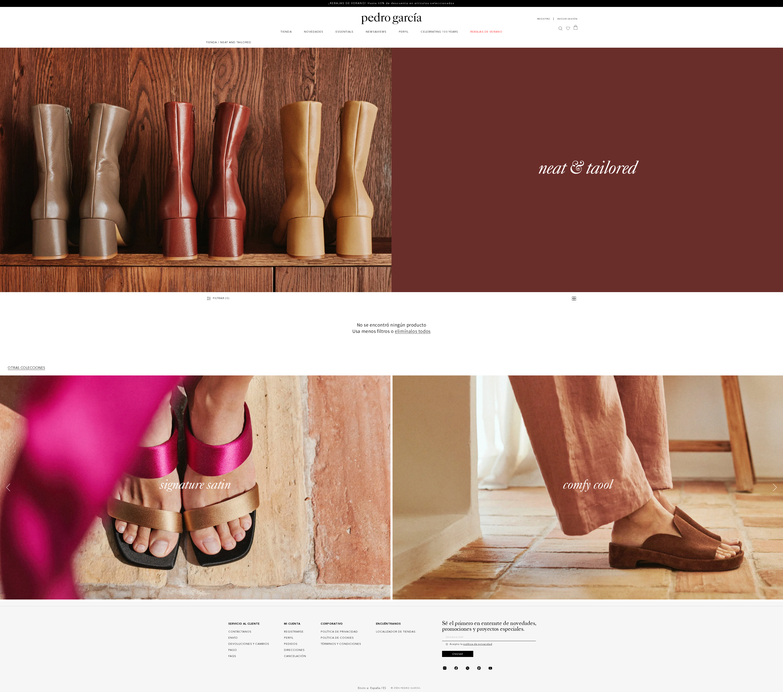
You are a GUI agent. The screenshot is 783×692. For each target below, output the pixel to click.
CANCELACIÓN (295, 656)
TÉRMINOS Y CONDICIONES (341, 644)
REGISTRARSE (294, 631)
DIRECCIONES (294, 650)
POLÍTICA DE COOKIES (337, 638)
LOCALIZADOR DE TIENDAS (396, 631)
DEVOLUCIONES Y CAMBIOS (248, 644)
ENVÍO (233, 638)
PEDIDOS (290, 644)
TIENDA (211, 42)
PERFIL (288, 638)
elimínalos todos (413, 331)
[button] (286, 32)
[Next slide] (775, 488)
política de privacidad (477, 644)
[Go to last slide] (8, 488)
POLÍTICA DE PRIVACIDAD (339, 631)
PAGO (232, 650)
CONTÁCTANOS (239, 631)
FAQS (232, 656)
